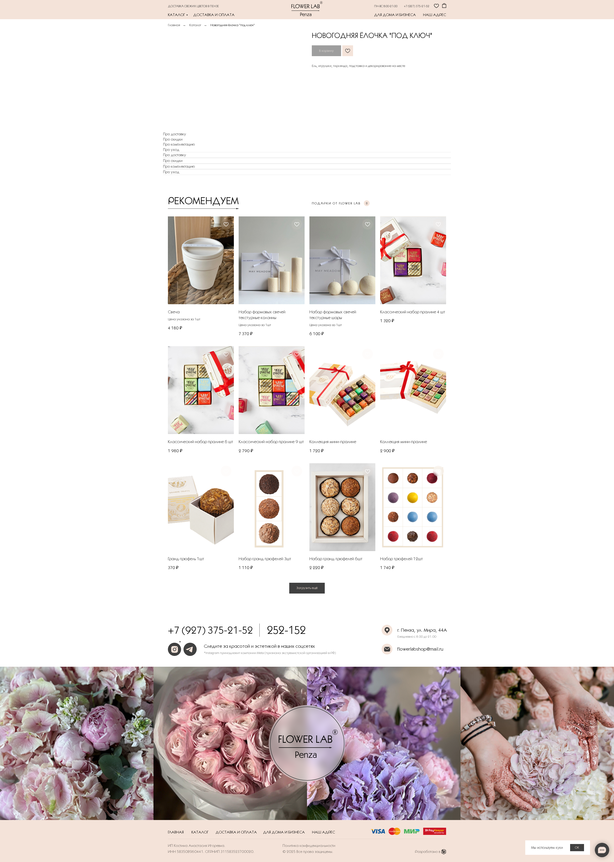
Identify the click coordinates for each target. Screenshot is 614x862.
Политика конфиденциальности (309, 846)
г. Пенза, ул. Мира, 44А (422, 630)
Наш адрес (434, 15)
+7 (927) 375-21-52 (416, 6)
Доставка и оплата (214, 15)
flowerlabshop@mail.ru (420, 649)
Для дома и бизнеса (395, 15)
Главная (174, 25)
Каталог (176, 15)
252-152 (286, 630)
